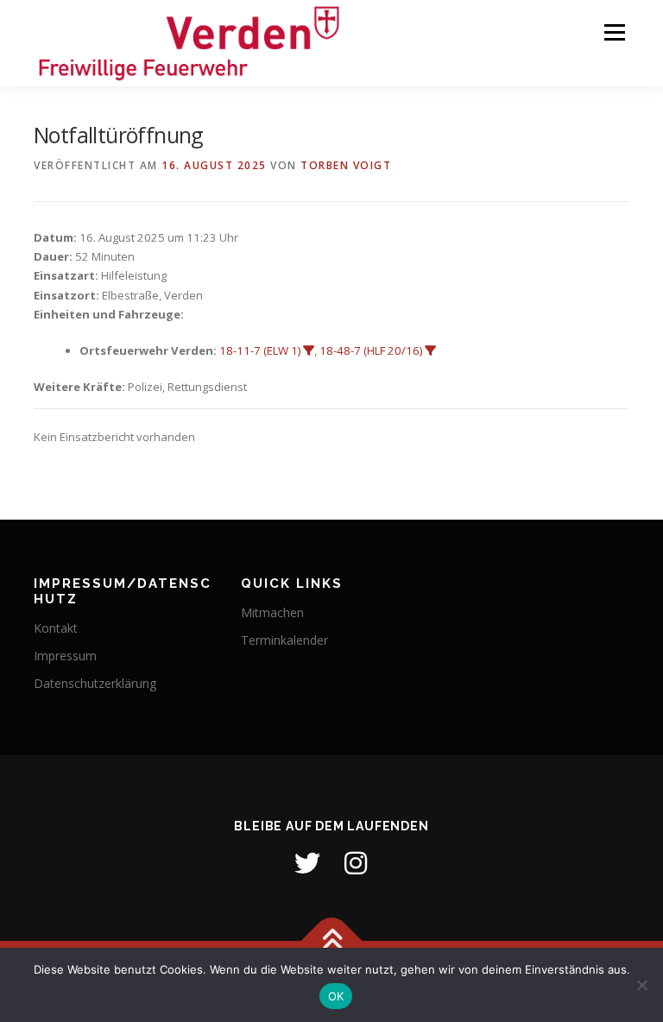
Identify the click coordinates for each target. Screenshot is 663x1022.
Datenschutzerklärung (95, 683)
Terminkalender (284, 640)
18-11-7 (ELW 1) (259, 350)
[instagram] (356, 863)
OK (336, 996)
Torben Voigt (345, 165)
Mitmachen (272, 612)
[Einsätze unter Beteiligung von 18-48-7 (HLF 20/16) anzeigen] (430, 350)
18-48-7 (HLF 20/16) (370, 350)
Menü (614, 32)
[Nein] (641, 985)
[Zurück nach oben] (332, 941)
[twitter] (307, 863)
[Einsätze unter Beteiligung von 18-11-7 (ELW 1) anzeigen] (308, 350)
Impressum (65, 655)
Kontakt (56, 628)
